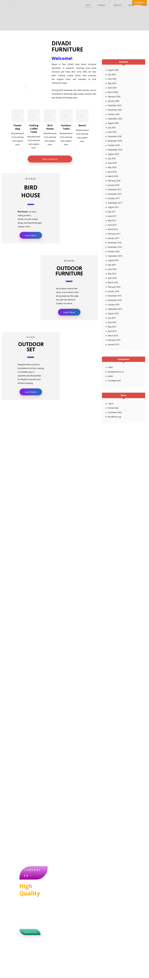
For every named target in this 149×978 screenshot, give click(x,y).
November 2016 (115, 247)
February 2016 (114, 287)
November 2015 (115, 300)
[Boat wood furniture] (10, 5)
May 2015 (112, 326)
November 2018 (115, 141)
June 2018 (112, 163)
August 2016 (113, 260)
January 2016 (113, 291)
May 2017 (112, 220)
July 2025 (112, 127)
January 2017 (113, 238)
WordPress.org (114, 416)
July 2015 (112, 318)
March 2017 (113, 229)
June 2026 (112, 79)
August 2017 (113, 207)
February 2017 (114, 234)
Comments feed (115, 412)
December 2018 (114, 136)
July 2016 (112, 264)
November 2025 (115, 110)
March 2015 (113, 335)
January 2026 (113, 101)
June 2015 (112, 322)
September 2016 (115, 256)
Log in (110, 403)
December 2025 (114, 105)
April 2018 (112, 172)
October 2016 (114, 251)
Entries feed (113, 408)
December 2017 (114, 189)
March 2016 (113, 282)
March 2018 (113, 176)
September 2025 (115, 118)
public (110, 376)
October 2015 (114, 304)
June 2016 (112, 269)
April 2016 (112, 278)
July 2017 (112, 211)
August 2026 (113, 70)
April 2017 (112, 225)
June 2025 (112, 132)
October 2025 (114, 114)
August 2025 (113, 123)
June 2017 (112, 216)
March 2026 (113, 92)
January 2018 (113, 185)
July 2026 (112, 74)
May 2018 (112, 167)
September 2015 (115, 309)
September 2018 (115, 149)
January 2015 (113, 344)
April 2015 (112, 331)
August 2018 (113, 154)
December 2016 (114, 242)
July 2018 (112, 158)
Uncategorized (114, 380)
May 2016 (112, 273)
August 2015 (113, 313)
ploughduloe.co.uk (116, 371)
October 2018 (114, 145)
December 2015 (114, 295)
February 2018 (114, 180)
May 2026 (112, 83)
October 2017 (114, 198)
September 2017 (115, 203)
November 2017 (115, 194)
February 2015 (114, 340)
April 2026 (112, 87)
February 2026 (114, 96)
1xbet (110, 367)
